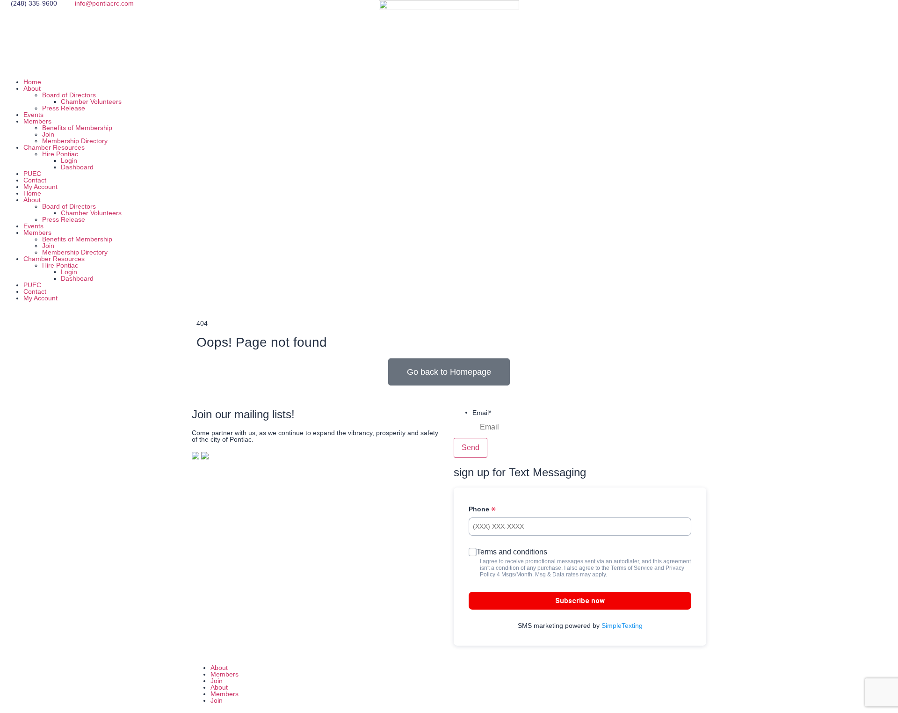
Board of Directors (69, 95)
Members (37, 121)
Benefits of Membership (77, 127)
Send (470, 447)
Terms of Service (632, 568)
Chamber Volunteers (91, 101)
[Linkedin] (661, 11)
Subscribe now (580, 601)
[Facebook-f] (465, 683)
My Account (40, 186)
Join (48, 134)
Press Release (63, 108)
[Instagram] (635, 11)
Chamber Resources (54, 147)
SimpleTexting (622, 625)
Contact (34, 180)
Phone (480, 509)
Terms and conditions (512, 552)
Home (32, 82)
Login (69, 160)
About (32, 88)
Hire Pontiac (60, 154)
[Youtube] (686, 11)
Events (33, 114)
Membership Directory (75, 141)
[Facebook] (610, 11)
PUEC (32, 173)
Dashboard (77, 167)
